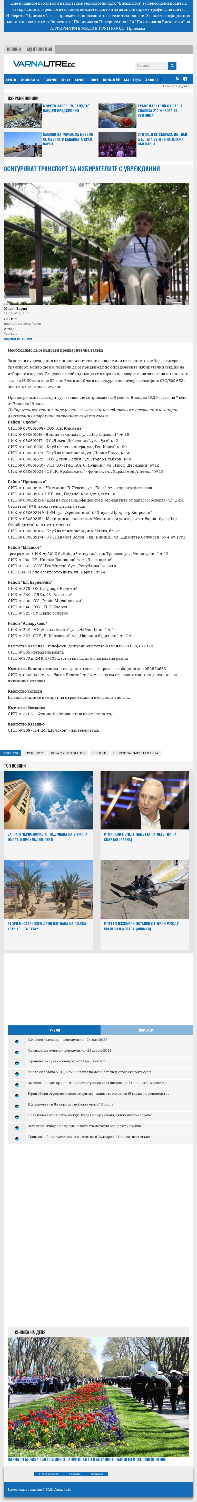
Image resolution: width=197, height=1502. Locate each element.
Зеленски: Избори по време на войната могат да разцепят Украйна (84, 1125)
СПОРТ (94, 80)
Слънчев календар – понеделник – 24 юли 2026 (67, 1039)
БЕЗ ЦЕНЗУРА (132, 80)
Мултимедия (39, 49)
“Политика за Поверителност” (101, 21)
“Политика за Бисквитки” (160, 21)
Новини (14, 49)
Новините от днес (176, 86)
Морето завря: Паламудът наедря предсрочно (66, 108)
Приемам (136, 28)
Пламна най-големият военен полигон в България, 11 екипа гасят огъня (89, 1136)
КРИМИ (65, 80)
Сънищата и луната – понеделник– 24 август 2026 (70, 1050)
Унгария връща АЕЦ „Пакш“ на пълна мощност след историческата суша (90, 1071)
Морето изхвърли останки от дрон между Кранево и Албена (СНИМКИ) (141, 926)
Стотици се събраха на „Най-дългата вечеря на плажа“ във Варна (163, 139)
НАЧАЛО (11, 80)
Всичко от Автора (18, 339)
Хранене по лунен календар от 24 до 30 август (66, 1060)
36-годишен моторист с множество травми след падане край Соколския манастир (97, 1082)
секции (99, 753)
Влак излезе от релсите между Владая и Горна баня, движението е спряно (90, 1114)
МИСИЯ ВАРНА (30, 80)
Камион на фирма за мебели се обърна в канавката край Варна (68, 139)
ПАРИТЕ (80, 80)
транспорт (34, 753)
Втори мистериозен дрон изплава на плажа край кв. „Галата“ (46, 926)
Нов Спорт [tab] (147, 1030)
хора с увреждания (68, 753)
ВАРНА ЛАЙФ (111, 80)
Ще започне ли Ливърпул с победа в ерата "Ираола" (71, 1104)
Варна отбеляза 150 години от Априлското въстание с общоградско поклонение (87, 1459)
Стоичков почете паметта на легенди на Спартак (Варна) (140, 836)
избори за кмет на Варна (135, 753)
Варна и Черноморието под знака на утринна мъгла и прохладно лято (47, 836)
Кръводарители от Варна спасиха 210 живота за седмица (160, 110)
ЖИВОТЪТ (151, 80)
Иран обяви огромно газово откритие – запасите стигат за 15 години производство (99, 1093)
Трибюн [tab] (54, 1030)
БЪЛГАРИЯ (50, 80)
